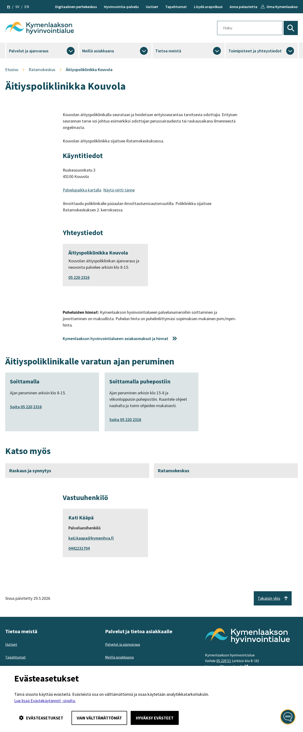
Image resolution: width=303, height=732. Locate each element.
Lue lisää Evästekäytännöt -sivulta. (45, 700)
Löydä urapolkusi (208, 6)
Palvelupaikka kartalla (82, 190)
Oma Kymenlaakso (282, 6)
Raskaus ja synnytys (30, 470)
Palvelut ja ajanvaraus (29, 51)
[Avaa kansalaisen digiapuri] (287, 716)
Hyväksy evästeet (155, 718)
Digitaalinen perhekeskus (76, 6)
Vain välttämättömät (99, 718)
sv (17, 6)
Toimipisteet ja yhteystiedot (255, 51)
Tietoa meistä (168, 51)
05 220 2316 (78, 277)
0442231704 (79, 548)
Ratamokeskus (173, 470)
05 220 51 (223, 660)
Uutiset (152, 6)
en (26, 6)
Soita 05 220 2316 (26, 406)
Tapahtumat (176, 6)
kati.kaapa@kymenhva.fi (91, 538)
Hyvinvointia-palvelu (121, 6)
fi (8, 6)
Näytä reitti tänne (119, 190)
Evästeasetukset (44, 718)
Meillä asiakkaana (98, 51)
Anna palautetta (243, 6)
